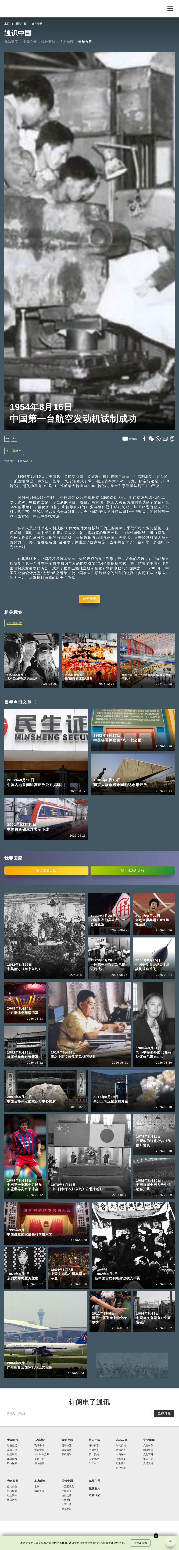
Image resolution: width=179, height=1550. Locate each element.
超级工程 (12, 1450)
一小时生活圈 (41, 1454)
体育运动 (12, 1500)
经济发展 (12, 1491)
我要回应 (89, 599)
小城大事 (121, 1459)
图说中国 (148, 1450)
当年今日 (37, 23)
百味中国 (66, 1445)
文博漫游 (148, 1463)
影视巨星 (121, 1468)
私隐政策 (106, 1542)
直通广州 (39, 1459)
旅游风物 (66, 1450)
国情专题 (67, 1480)
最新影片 (94, 1488)
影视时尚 (66, 1454)
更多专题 (127, 670)
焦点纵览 (12, 1480)
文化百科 (148, 1454)
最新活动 (94, 1495)
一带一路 (66, 1504)
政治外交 (12, 1486)
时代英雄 (121, 1445)
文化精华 (149, 1439)
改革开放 (144, 670)
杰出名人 (121, 1450)
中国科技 (12, 1439)
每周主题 (94, 1480)
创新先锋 (121, 1454)
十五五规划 (68, 1486)
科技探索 (12, 1463)
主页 (7, 23)
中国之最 (30, 42)
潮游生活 (67, 1439)
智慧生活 (12, 1445)
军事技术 (12, 1459)
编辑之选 (39, 1491)
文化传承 (148, 1445)
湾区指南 (39, 1463)
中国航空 (15, 451)
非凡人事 (121, 1439)
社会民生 (12, 1495)
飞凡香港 (39, 1445)
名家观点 (40, 1480)
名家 (36, 1486)
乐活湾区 (40, 1439)
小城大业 (66, 1491)
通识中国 (21, 23)
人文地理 (67, 42)
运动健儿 (121, 1463)
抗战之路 (66, 1495)
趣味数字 (11, 42)
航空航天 (12, 1454)
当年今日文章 (18, 701)
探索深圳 (39, 1450)
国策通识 (66, 1500)
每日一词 (148, 1459)
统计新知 (48, 42)
